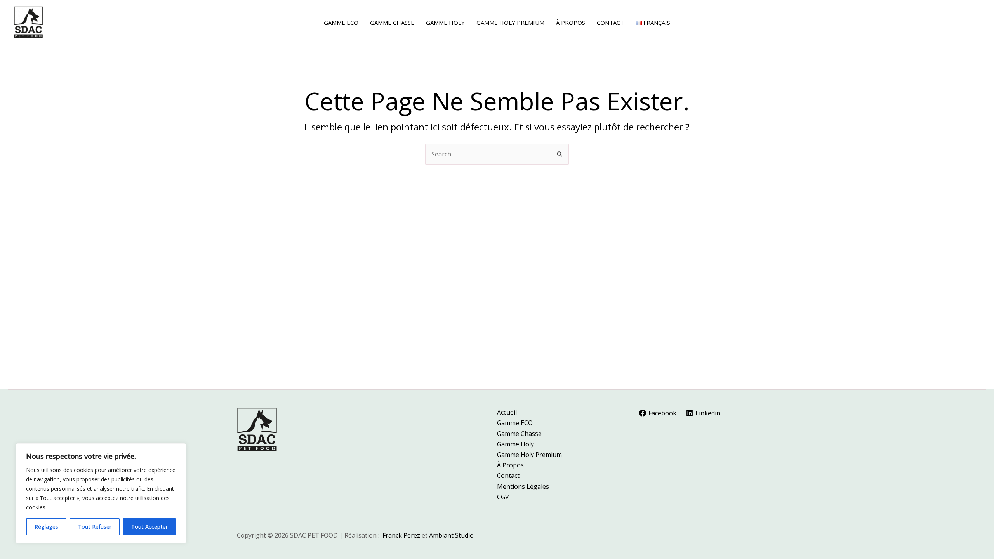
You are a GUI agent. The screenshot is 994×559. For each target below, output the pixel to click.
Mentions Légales (523, 486)
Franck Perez (401, 535)
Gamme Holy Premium (529, 454)
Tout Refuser (94, 526)
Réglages (46, 526)
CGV (503, 497)
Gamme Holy (515, 444)
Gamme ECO (515, 422)
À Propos (510, 465)
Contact (508, 475)
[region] (101, 493)
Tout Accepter (149, 526)
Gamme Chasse (519, 433)
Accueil (507, 412)
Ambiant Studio (451, 535)
